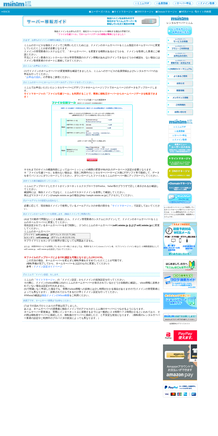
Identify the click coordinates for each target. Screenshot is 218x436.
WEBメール (187, 11)
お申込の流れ (33, 77)
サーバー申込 (184, 3)
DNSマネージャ (145, 11)
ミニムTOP (143, 3)
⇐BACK (5, 11)
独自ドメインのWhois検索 (55, 295)
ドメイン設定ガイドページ (48, 266)
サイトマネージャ (123, 11)
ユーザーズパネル (100, 11)
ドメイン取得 (207, 3)
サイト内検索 (204, 11)
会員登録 (163, 3)
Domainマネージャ (167, 11)
